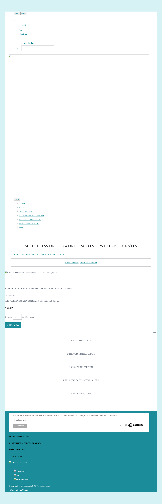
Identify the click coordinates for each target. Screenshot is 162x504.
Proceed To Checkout (88, 262)
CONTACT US (25, 211)
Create (25, 490)
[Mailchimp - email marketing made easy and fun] (131, 427)
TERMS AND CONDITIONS (31, 215)
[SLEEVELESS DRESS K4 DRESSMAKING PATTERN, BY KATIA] (9, 281)
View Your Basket (72, 262)
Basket (21, 30)
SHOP (21, 207)
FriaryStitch (15, 254)
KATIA (61, 254)
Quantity (8, 317)
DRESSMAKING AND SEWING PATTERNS (39, 254)
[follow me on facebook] (20, 462)
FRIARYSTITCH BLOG (29, 223)
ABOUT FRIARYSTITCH (30, 219)
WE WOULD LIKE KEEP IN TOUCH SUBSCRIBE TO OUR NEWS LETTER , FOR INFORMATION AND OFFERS (65, 416)
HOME (22, 203)
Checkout (23, 34)
